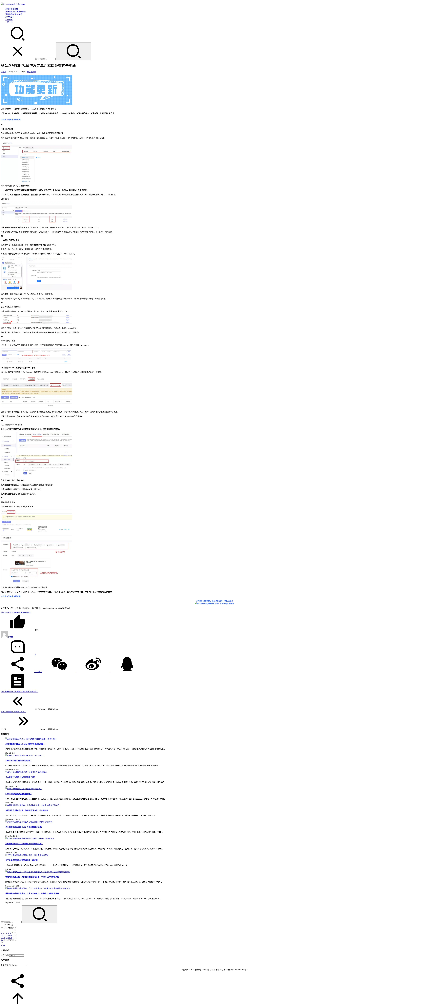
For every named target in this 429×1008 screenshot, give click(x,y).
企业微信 (48, 822)
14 (11, 935)
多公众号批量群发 (8, 612)
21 (11, 938)
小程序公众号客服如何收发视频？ (18, 761)
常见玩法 (9, 20)
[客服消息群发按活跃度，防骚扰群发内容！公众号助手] (27, 805)
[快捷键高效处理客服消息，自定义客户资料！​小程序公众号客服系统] (33, 888)
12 (6, 935)
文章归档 (4, 955)
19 (6, 938)
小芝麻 (3, 72)
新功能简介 (9, 17)
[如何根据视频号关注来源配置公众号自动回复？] (25, 838)
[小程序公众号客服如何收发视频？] (19, 755)
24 (2, 940)
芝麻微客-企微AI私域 (13, 14)
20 (9, 938)
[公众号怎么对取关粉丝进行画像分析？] (21, 772)
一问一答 (9, 22)
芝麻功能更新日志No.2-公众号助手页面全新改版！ (25, 744)
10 (2, 935)
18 (4, 938)
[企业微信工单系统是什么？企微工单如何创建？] (25, 822)
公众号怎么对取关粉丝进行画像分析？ (20, 777)
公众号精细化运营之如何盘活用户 (18, 794)
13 (9, 935)
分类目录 (4, 965)
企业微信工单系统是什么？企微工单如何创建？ (24, 827)
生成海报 (38, 672)
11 (4, 935)
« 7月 (3, 945)
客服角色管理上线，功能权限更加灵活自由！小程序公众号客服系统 (32, 877)
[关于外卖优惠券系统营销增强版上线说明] (22, 855)
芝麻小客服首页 (11, 9)
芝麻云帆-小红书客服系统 (15, 12)
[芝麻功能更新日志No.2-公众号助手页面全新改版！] (26, 739)
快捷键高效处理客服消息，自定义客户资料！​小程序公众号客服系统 (32, 893)
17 (2, 938)
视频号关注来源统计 (23, 612)
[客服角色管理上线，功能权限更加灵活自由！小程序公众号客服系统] (33, 872)
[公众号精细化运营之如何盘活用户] (19, 789)
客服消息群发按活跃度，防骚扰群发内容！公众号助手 (26, 810)
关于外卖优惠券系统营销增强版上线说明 (21, 860)
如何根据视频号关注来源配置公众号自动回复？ (24, 844)
